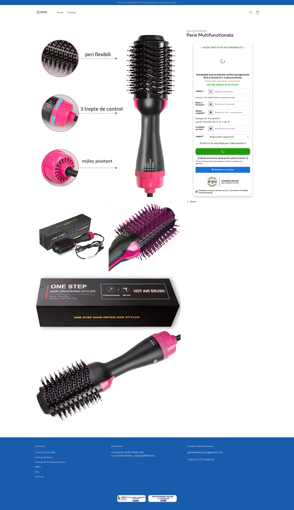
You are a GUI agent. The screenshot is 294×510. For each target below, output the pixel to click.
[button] (251, 12)
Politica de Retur (44, 457)
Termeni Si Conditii (45, 452)
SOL (37, 472)
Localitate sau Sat (200, 128)
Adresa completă (200, 112)
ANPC (38, 467)
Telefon (200, 91)
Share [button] (193, 201)
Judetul (200, 136)
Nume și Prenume (200, 104)
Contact (39, 476)
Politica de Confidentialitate (50, 462)
